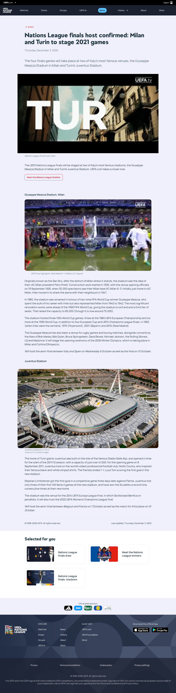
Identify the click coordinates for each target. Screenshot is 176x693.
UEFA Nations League (7, 10)
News (62, 629)
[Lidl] (98, 608)
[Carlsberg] (88, 608)
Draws (41, 634)
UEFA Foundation (90, 634)
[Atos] (78, 608)
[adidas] (68, 608)
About (63, 640)
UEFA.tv (41, 645)
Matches (42, 629)
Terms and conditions (70, 665)
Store (62, 645)
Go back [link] (30, 27)
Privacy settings (142, 665)
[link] (24, 10)
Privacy (34, 665)
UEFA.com (86, 629)
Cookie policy (106, 665)
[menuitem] (27, 10)
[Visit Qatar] (108, 608)
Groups (41, 640)
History (63, 634)
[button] (122, 10)
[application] (88, 113)
